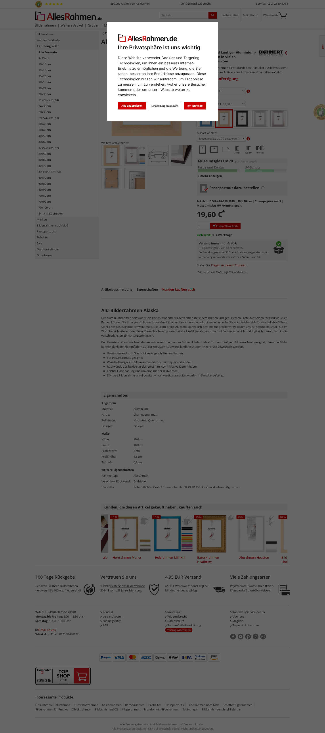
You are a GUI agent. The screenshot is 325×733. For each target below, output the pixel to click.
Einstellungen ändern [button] (164, 105)
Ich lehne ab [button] (195, 105)
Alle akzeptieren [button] (131, 105)
